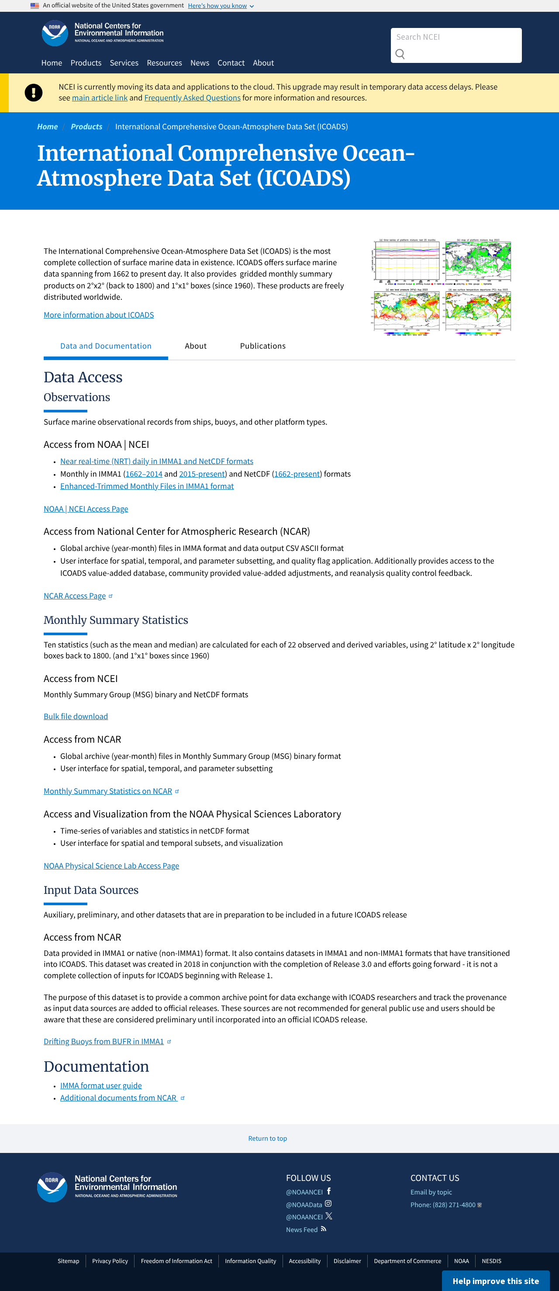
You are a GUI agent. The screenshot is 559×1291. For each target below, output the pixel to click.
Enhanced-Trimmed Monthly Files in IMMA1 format (147, 486)
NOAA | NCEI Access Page (86, 509)
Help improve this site (495, 1280)
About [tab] (196, 346)
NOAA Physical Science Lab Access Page (111, 866)
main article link (100, 98)
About (263, 63)
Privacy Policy (110, 1261)
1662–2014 (144, 474)
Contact (231, 63)
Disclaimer (347, 1261)
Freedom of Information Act (176, 1261)
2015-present (201, 474)
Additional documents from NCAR (119, 1098)
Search (400, 54)
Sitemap (68, 1261)
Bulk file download (76, 716)
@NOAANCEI (304, 1192)
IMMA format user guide (101, 1085)
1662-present (297, 474)
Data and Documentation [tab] (106, 346)
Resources (164, 63)
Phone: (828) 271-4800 (443, 1205)
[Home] (107, 1187)
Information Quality (250, 1261)
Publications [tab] (263, 346)
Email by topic (431, 1192)
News (199, 63)
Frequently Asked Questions (192, 98)
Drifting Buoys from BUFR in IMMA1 (104, 1041)
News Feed (302, 1229)
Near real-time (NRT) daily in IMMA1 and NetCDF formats (156, 461)
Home (51, 63)
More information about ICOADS (99, 315)
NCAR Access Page (75, 596)
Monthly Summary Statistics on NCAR (108, 791)
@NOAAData (304, 1205)
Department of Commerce (407, 1261)
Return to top (267, 1138)
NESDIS (491, 1261)
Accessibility (305, 1261)
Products (85, 63)
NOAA (461, 1261)
